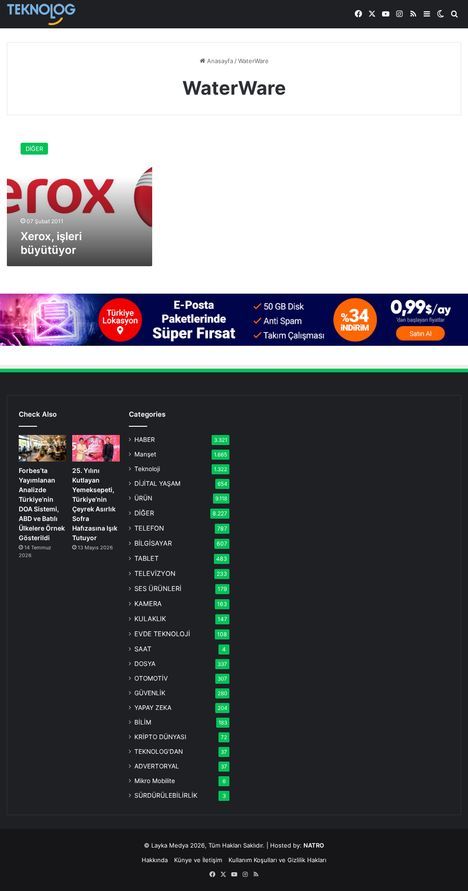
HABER (144, 439)
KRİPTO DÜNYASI (160, 737)
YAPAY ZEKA (152, 707)
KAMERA (148, 603)
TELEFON (149, 528)
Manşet (145, 454)
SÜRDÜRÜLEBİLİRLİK (165, 795)
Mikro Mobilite (154, 780)
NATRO (313, 845)
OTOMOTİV (151, 678)
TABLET (146, 558)
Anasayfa (219, 60)
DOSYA (144, 663)
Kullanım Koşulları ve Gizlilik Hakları (277, 860)
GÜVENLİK (149, 693)
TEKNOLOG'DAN (158, 751)
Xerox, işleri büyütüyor (51, 243)
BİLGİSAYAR (153, 543)
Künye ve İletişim (198, 860)
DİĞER (144, 513)
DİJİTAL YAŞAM (157, 483)
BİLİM (142, 722)
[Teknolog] (41, 14)
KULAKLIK (150, 619)
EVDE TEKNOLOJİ (162, 634)
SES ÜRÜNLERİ (157, 588)
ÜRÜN (143, 498)
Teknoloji (147, 468)
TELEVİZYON (155, 573)
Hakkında (155, 860)
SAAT (142, 649)
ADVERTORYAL (156, 766)
